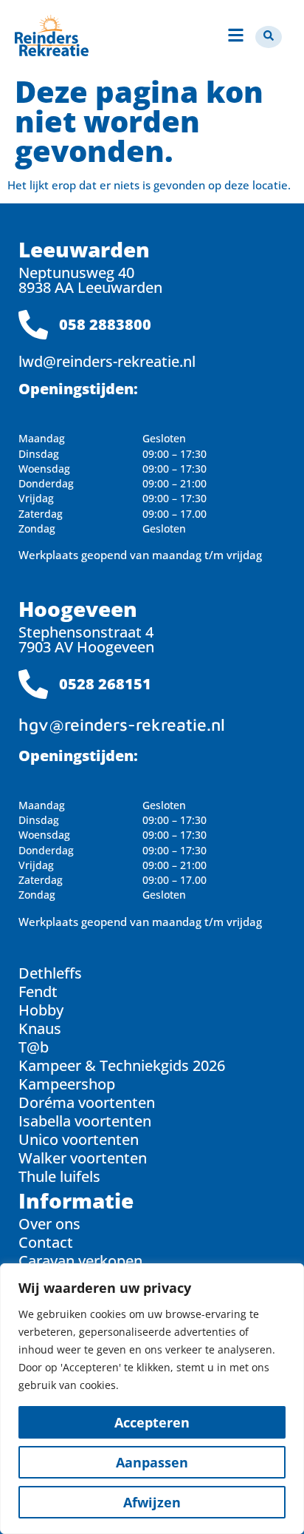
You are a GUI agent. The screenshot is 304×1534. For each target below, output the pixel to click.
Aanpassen (152, 1462)
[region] (152, 1398)
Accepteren (152, 1422)
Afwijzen (152, 1502)
